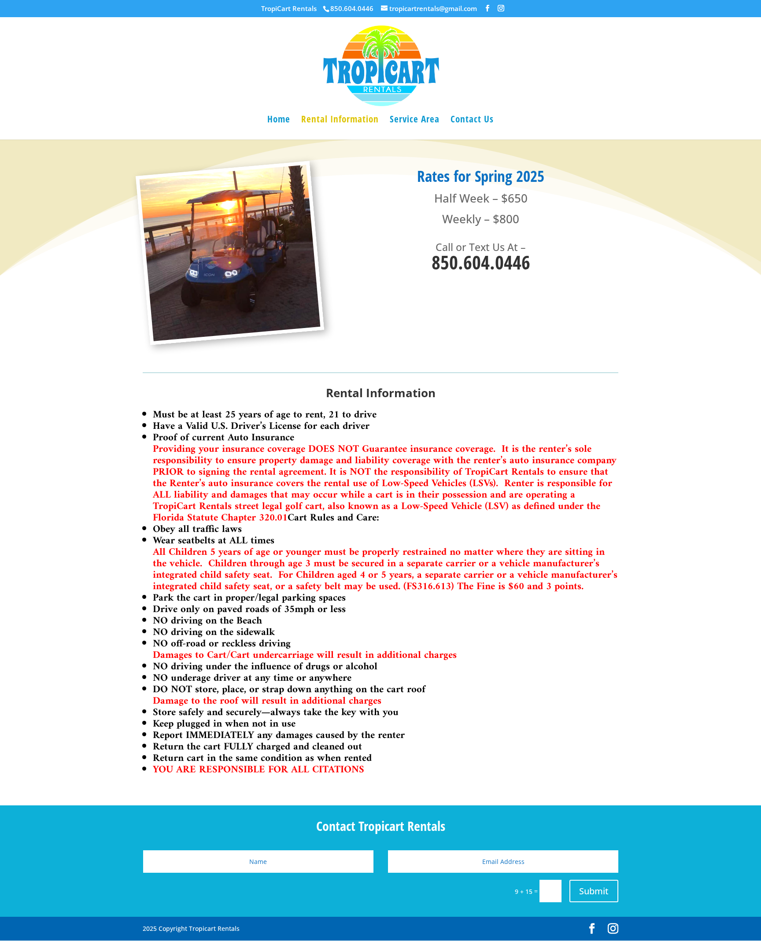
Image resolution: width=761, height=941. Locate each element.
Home (278, 120)
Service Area (415, 120)
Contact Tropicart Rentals (380, 827)
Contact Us (472, 120)
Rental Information (340, 120)
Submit (594, 891)
